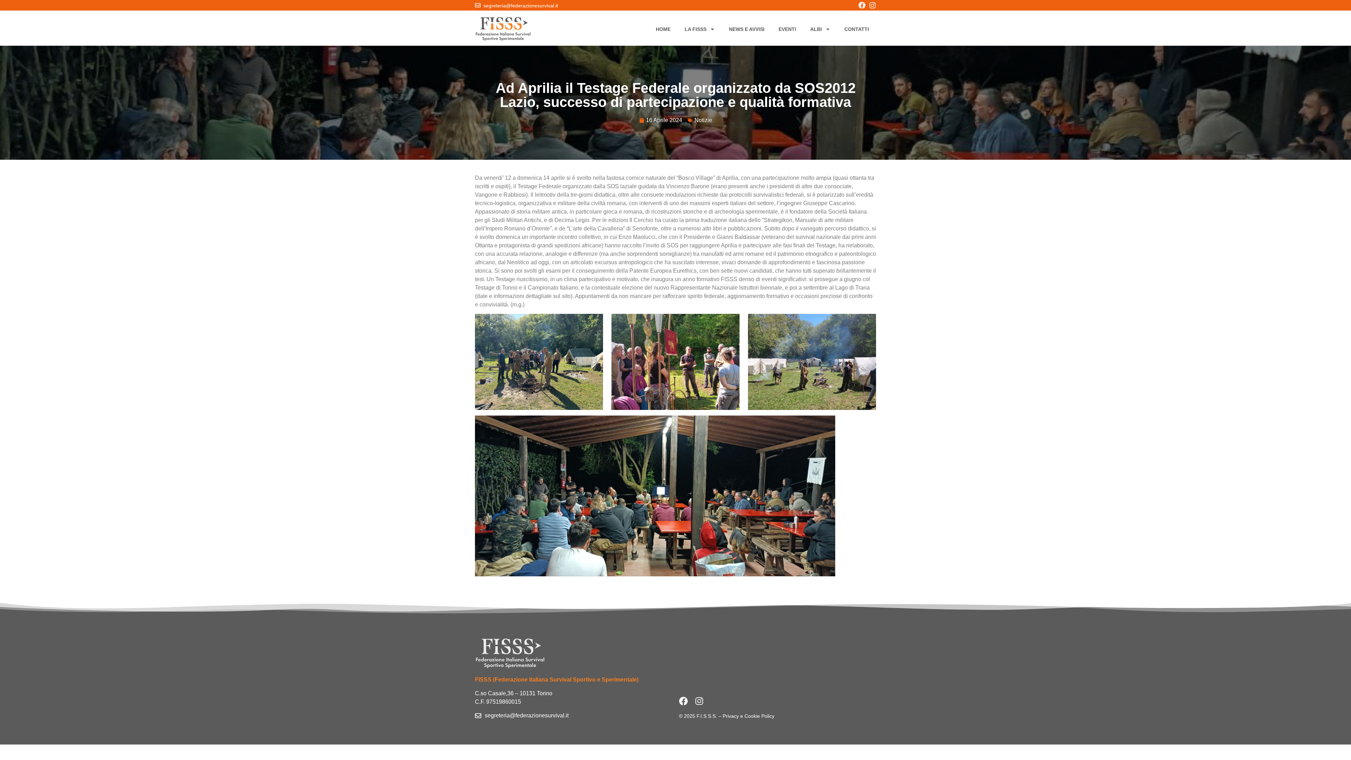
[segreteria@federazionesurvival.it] (478, 5)
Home (663, 29)
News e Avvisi (747, 29)
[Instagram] (872, 5)
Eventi (787, 29)
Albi (816, 29)
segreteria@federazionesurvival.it (520, 5)
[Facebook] (861, 5)
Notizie (703, 120)
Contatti (856, 29)
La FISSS (695, 29)
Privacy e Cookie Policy (748, 716)
